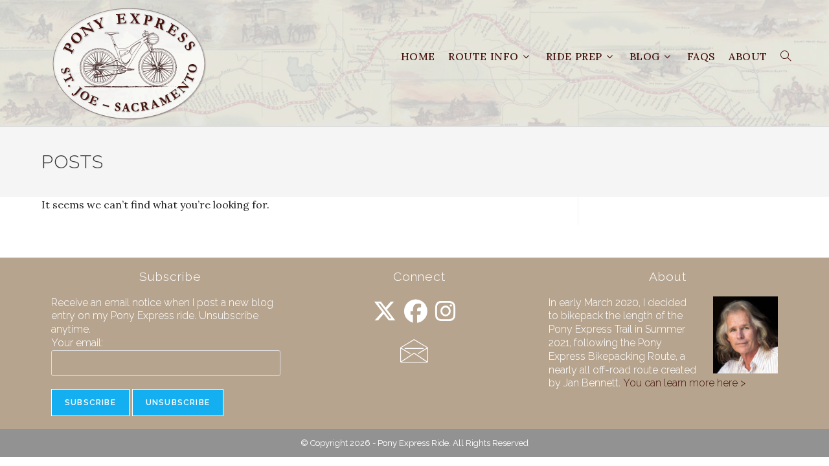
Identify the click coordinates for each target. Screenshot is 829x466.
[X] (384, 311)
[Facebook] (415, 311)
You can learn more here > (684, 383)
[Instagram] (445, 311)
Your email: (77, 343)
